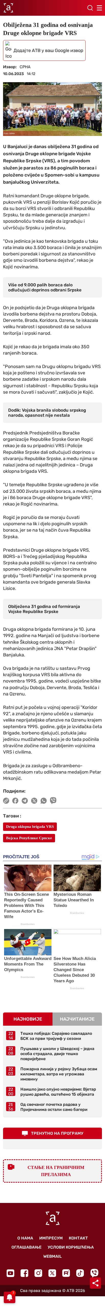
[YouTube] (10, 1273)
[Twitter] (52, 1273)
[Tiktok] (80, 1273)
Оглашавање (26, 1247)
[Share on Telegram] (25, 801)
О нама (25, 1238)
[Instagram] (38, 1273)
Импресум (51, 1238)
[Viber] (94, 1273)
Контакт (78, 1238)
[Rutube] (66, 1273)
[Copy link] (6, 801)
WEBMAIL (52, 1256)
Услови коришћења (71, 1247)
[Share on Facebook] (15, 801)
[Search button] (90, 8)
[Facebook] (24, 1273)
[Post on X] (34, 801)
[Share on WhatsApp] (44, 801)
